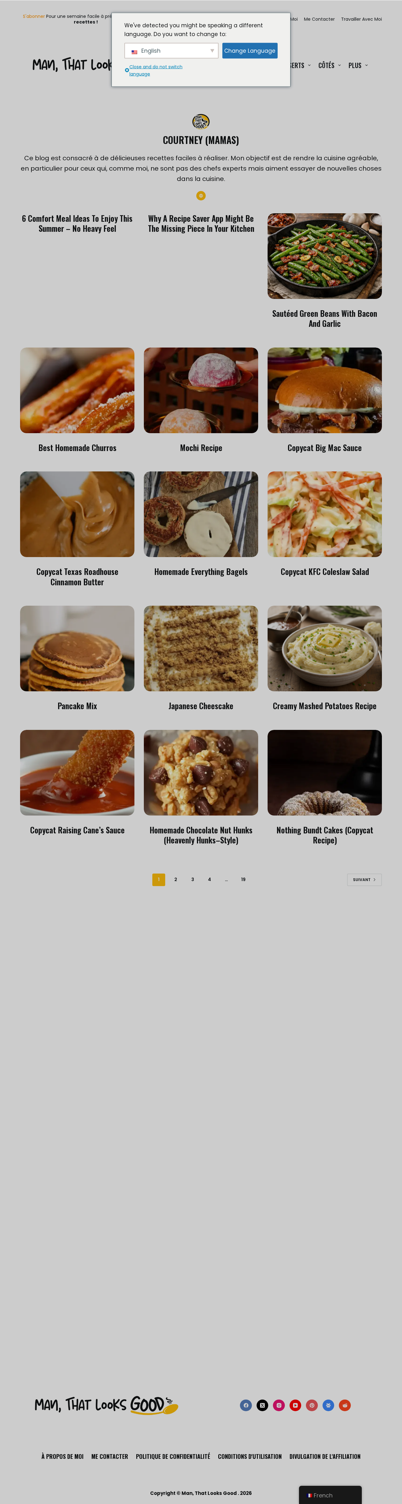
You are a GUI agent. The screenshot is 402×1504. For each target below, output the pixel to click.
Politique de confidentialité (173, 1456)
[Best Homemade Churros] (77, 390)
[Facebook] (246, 1405)
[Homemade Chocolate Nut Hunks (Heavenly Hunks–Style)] (201, 773)
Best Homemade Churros (77, 447)
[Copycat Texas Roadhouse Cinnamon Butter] (77, 514)
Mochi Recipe (201, 447)
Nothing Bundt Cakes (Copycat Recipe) (324, 835)
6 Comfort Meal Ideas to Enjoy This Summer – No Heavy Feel (77, 223)
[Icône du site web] (201, 195)
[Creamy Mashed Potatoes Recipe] (325, 648)
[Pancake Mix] (77, 648)
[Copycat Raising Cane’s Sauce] (77, 773)
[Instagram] (279, 1405)
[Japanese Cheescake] (201, 648)
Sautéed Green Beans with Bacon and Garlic (324, 318)
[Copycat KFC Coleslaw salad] (325, 514)
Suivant (362, 879)
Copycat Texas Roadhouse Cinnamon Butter (77, 576)
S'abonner (34, 16)
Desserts (291, 65)
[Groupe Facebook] (328, 1405)
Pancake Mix (77, 705)
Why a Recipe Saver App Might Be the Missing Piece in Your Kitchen (201, 223)
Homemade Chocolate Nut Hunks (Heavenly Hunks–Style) (201, 835)
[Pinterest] (312, 1405)
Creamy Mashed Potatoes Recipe (325, 705)
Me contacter (319, 19)
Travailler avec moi (361, 19)
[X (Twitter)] (263, 1405)
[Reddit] (345, 1405)
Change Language (249, 50)
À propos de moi (62, 1456)
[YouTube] (296, 1405)
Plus (355, 65)
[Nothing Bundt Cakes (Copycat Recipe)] (325, 773)
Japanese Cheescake (201, 705)
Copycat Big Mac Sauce (325, 447)
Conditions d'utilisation (250, 1456)
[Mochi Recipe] (201, 390)
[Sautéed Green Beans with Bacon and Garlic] (325, 256)
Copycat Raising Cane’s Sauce (77, 830)
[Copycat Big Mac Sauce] (325, 390)
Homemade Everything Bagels (201, 571)
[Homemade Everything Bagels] (201, 514)
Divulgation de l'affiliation (325, 1456)
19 (243, 879)
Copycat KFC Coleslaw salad (325, 571)
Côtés (326, 65)
